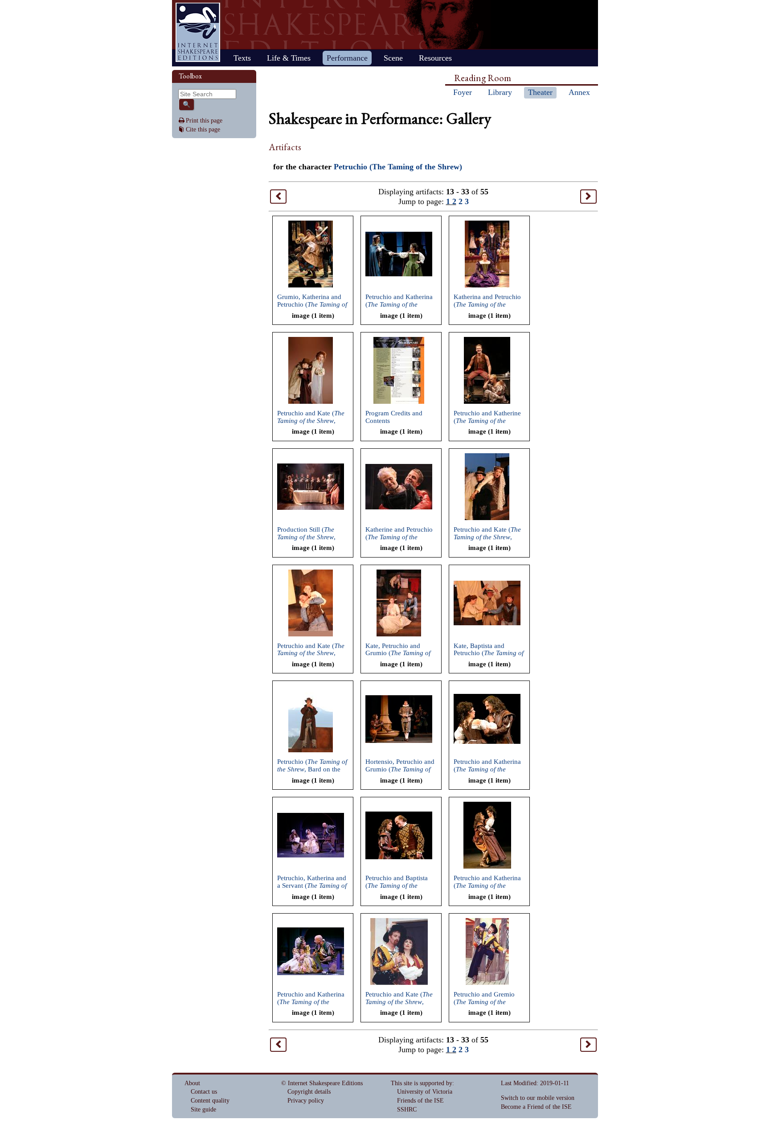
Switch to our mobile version (537, 1098)
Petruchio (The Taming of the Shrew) (398, 166)
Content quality (210, 1100)
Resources (435, 57)
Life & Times (289, 57)
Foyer (462, 92)
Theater (540, 92)
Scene (393, 57)
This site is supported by (421, 1083)
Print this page (204, 120)
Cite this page (203, 129)
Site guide (203, 1109)
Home (198, 32)
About (192, 1083)
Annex (579, 92)
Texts (242, 57)
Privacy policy (305, 1100)
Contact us (204, 1091)
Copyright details (309, 1091)
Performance (347, 57)
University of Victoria (424, 1091)
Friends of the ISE (420, 1100)
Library (500, 92)
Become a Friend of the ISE (536, 1106)
